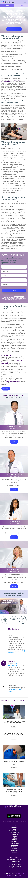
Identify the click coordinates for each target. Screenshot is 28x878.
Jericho (15, 838)
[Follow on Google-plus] (14, 811)
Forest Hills (15, 834)
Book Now (7, 6)
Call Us (21, 6)
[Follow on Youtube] (17, 811)
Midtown (14, 839)
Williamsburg (14, 850)
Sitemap (18, 875)
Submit (14, 290)
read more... (14, 726)
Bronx (14, 829)
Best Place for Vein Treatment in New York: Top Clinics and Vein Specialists (14, 722)
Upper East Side (14, 846)
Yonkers (14, 852)
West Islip (14, 848)
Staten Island (14, 845)
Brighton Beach (14, 827)
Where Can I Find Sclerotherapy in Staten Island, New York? (14, 762)
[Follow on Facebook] (11, 811)
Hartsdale (14, 836)
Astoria (15, 825)
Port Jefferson (14, 841)
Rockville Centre (14, 843)
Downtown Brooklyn (14, 831)
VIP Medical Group (19, 873)
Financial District (14, 832)
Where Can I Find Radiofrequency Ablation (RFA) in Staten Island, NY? (14, 734)
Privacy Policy (6, 297)
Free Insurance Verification (14, 29)
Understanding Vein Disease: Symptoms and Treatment (14, 790)
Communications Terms (19, 296)
